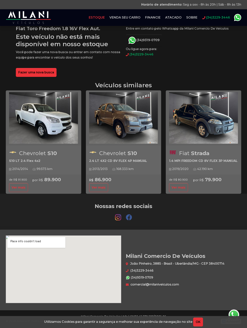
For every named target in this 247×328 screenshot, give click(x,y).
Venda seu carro (124, 17)
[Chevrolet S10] (43, 118)
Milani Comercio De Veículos (28, 17)
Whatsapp (237, 17)
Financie (153, 17)
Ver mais (18, 187)
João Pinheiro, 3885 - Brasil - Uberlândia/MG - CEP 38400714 (176, 263)
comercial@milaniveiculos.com (154, 284)
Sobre (191, 17)
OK (198, 322)
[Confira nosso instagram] (118, 215)
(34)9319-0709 (148, 40)
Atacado (173, 17)
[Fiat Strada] (203, 118)
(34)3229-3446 (141, 54)
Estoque (97, 17)
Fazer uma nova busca (36, 72)
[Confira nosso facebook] (129, 215)
